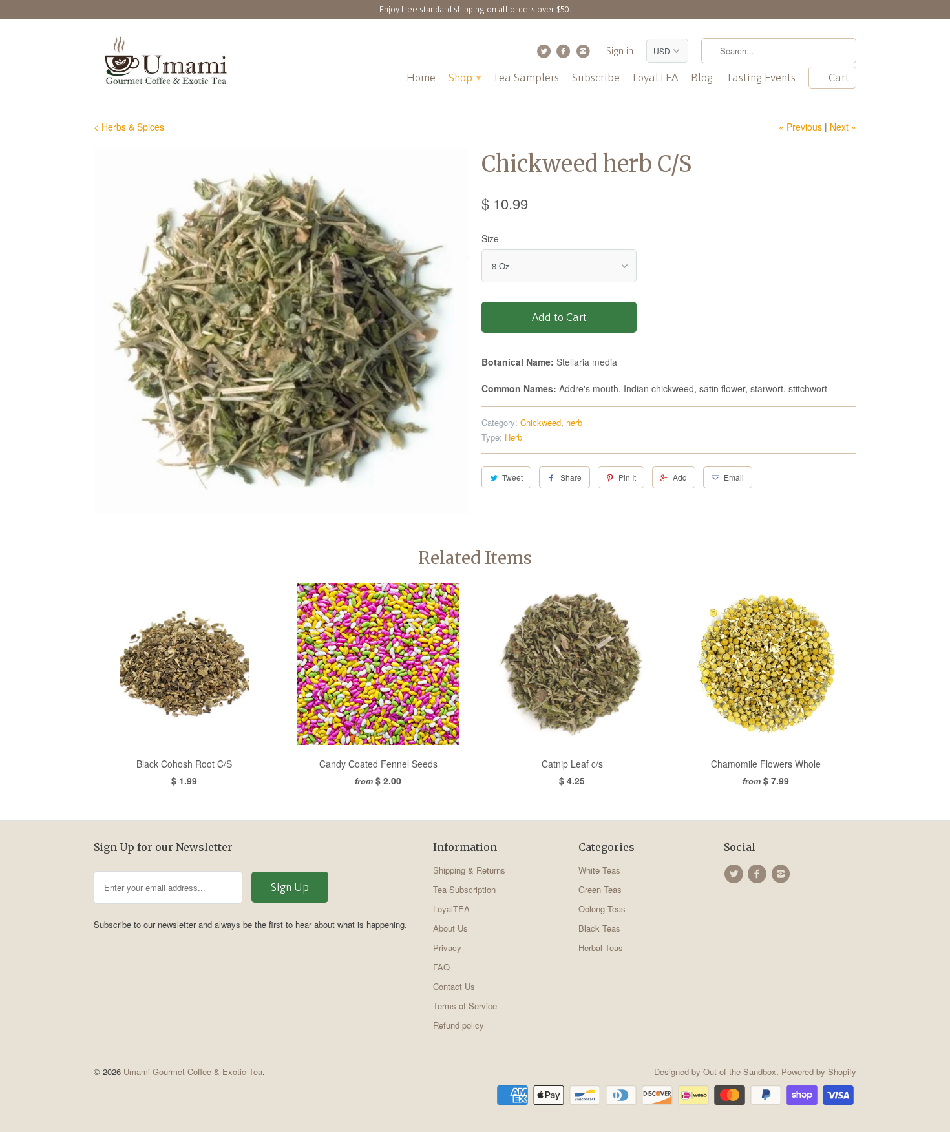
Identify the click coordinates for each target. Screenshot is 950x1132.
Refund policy (458, 1025)
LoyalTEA (655, 78)
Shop (464, 78)
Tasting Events (761, 78)
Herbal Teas (600, 947)
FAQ (441, 967)
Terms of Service (465, 1006)
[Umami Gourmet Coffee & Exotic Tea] (165, 63)
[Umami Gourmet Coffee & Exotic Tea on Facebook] (565, 54)
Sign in (619, 50)
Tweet (512, 477)
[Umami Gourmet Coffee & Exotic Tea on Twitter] (545, 54)
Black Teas (599, 928)
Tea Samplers (525, 78)
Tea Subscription (464, 889)
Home (421, 78)
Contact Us (454, 986)
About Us (450, 928)
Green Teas (600, 889)
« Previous (800, 126)
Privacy (447, 947)
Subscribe (596, 78)
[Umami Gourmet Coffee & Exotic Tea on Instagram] (584, 54)
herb (574, 422)
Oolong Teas (602, 909)
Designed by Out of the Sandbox (715, 1071)
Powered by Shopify (818, 1071)
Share (571, 477)
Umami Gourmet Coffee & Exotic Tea (192, 1071)
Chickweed (540, 422)
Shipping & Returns (469, 870)
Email (734, 477)
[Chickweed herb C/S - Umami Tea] (281, 331)
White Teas (599, 870)
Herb (513, 437)
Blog (702, 78)
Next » (843, 126)
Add (680, 477)
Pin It (627, 477)
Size (490, 238)
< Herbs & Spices (129, 126)
